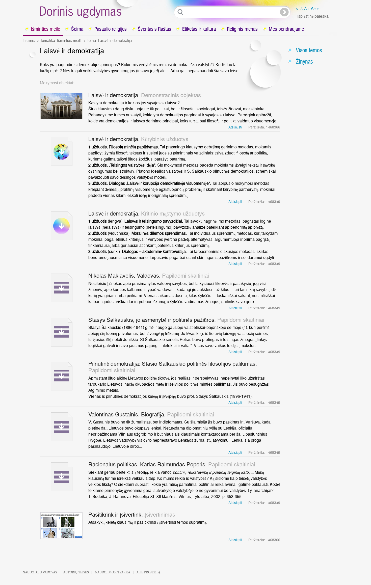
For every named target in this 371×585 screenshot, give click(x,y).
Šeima (77, 29)
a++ (315, 9)
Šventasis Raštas (154, 29)
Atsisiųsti (235, 127)
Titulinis (29, 41)
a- (297, 9)
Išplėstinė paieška (313, 16)
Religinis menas (242, 29)
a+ (306, 9)
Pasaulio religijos (110, 29)
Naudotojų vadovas (40, 572)
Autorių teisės (76, 572)
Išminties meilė (45, 29)
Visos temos (309, 50)
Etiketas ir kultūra (199, 29)
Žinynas (304, 61)
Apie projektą (148, 572)
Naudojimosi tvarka (112, 572)
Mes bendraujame (286, 29)
